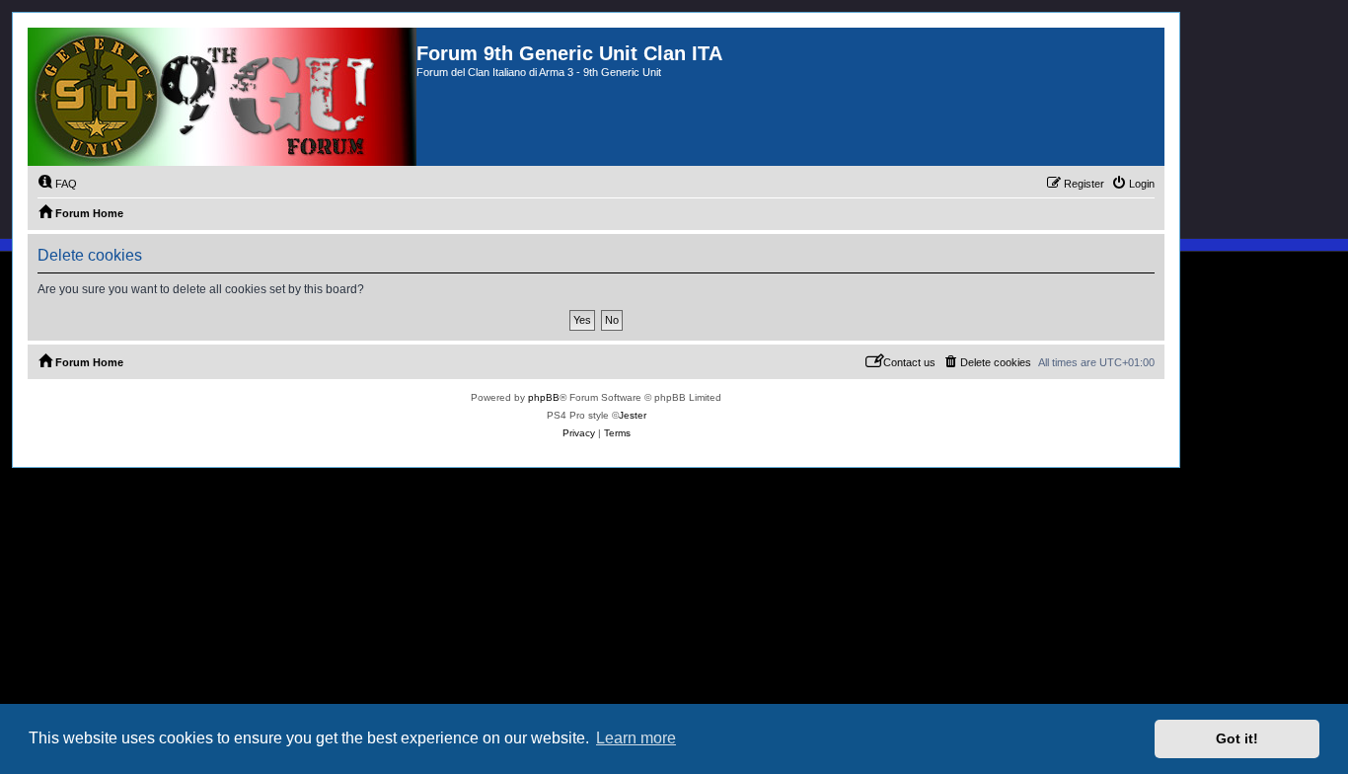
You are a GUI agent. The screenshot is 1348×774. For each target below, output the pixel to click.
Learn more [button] (636, 738)
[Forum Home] (222, 97)
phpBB (544, 397)
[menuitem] (57, 183)
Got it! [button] (1237, 738)
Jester (632, 415)
